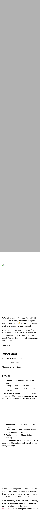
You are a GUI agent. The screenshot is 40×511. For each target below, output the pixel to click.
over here (5, 509)
